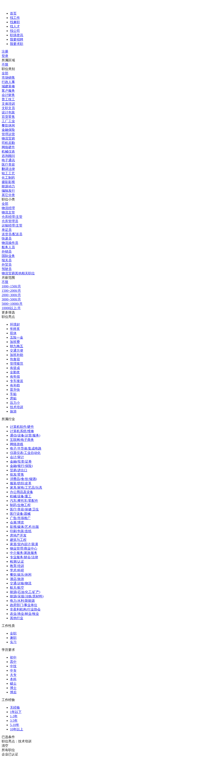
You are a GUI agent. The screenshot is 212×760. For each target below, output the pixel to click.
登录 (5, 56)
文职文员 (8, 108)
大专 (13, 675)
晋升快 (15, 389)
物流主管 (8, 212)
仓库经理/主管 (12, 216)
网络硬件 (8, 147)
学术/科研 (17, 570)
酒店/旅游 (17, 579)
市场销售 (8, 77)
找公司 (15, 31)
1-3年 (14, 716)
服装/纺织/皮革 (20, 483)
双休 (13, 333)
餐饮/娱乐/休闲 (20, 574)
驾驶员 (7, 269)
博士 (13, 688)
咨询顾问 (8, 156)
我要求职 (16, 44)
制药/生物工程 (20, 505)
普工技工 (8, 99)
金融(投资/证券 (21, 461)
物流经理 (8, 208)
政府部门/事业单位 (23, 605)
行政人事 (8, 82)
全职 (13, 633)
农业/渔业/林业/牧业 (24, 613)
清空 (5, 745)
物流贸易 (8, 138)
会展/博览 (17, 522)
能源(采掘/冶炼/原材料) (26, 596)
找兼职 (15, 22)
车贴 (13, 394)
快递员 (7, 238)
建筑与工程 (18, 540)
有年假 (15, 376)
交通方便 (16, 350)
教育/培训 (17, 566)
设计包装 (8, 112)
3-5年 (14, 720)
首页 (13, 13)
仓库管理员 (10, 221)
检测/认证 (17, 561)
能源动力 (8, 186)
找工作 (15, 17)
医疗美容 (8, 164)
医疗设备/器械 (20, 513)
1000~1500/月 (11, 286)
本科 (13, 679)
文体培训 (8, 103)
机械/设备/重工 (20, 496)
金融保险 (8, 129)
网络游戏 (16, 444)
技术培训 (16, 407)
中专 (13, 670)
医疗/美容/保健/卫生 (24, 509)
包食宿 (15, 359)
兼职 (13, 637)
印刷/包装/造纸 (20, 531)
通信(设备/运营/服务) (25, 435)
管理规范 (16, 363)
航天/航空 (17, 587)
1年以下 (16, 712)
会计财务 (8, 95)
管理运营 (8, 134)
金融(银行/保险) (21, 466)
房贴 (13, 398)
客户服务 (8, 90)
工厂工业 (8, 121)
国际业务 (8, 256)
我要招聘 (16, 39)
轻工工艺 (8, 173)
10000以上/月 (11, 308)
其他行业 (16, 618)
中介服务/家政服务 (23, 553)
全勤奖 (15, 372)
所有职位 (8, 750)
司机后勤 (8, 143)
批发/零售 (17, 474)
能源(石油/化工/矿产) (25, 592)
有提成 (15, 368)
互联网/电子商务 (22, 440)
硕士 (13, 683)
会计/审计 (17, 457)
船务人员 (8, 247)
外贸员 (7, 264)
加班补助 (16, 355)
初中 (13, 657)
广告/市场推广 (20, 518)
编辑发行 (8, 190)
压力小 (15, 402)
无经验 (15, 707)
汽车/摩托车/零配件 (24, 500)
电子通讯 (8, 160)
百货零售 (8, 116)
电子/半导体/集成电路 (25, 448)
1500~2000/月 (11, 290)
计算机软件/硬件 (22, 426)
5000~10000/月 (12, 303)
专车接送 (16, 381)
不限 (5, 64)
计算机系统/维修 (22, 431)
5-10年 (14, 725)
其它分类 (8, 195)
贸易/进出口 (18, 470)
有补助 (15, 385)
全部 (5, 73)
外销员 (7, 251)
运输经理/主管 (12, 225)
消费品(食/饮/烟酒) (23, 479)
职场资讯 (16, 35)
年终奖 (15, 329)
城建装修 (8, 86)
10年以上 (16, 729)
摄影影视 (8, 182)
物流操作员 (10, 243)
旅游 (13, 411)
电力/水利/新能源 (22, 600)
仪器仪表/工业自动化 (25, 453)
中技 (13, 666)
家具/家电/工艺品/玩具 (26, 487)
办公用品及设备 (21, 492)
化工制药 (8, 177)
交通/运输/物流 (20, 583)
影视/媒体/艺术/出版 (24, 526)
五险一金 (16, 337)
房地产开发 (18, 535)
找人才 (15, 26)
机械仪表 (8, 151)
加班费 (15, 342)
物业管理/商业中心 (23, 548)
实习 (13, 642)
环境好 (15, 324)
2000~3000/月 (11, 295)
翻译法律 (8, 169)
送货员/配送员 (12, 234)
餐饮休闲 (8, 125)
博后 (13, 692)
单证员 (7, 230)
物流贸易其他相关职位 (18, 273)
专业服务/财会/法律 (24, 557)
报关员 (7, 260)
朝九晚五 (16, 346)
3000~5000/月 (11, 299)
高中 (13, 661)
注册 (5, 51)
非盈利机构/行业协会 (25, 609)
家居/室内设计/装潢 (24, 544)
